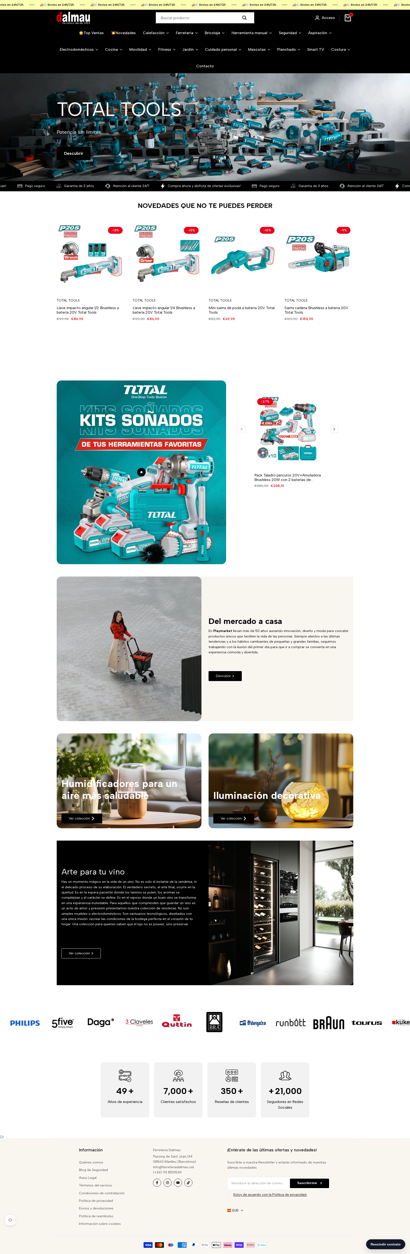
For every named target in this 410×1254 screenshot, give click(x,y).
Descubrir (73, 153)
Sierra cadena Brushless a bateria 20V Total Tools (316, 310)
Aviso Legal (88, 1178)
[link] (129, 780)
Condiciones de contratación (102, 1193)
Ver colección (79, 818)
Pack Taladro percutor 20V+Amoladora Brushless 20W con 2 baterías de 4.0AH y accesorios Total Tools (287, 477)
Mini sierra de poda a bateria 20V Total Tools (242, 310)
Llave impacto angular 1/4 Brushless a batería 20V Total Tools (164, 310)
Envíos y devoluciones (96, 1208)
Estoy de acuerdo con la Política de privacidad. (270, 1195)
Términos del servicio (95, 1185)
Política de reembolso (96, 1216)
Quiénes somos (91, 1162)
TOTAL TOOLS (68, 300)
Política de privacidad (96, 1201)
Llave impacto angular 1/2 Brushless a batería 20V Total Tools (88, 310)
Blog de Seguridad (93, 1170)
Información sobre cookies (100, 1224)
